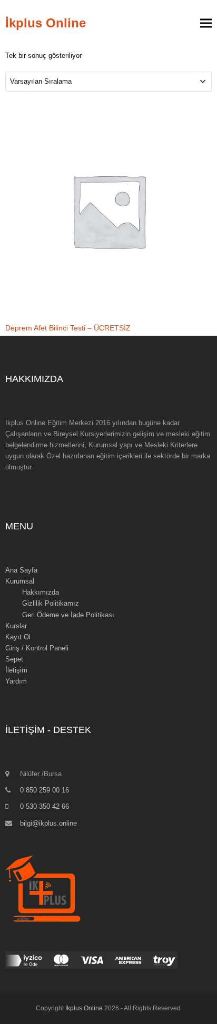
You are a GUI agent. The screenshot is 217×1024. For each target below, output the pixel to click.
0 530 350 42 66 (44, 806)
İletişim (16, 670)
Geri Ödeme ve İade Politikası (68, 615)
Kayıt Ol (18, 637)
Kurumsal (19, 581)
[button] (206, 23)
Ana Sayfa (21, 570)
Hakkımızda (40, 592)
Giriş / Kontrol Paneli (36, 648)
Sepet (14, 659)
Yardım (16, 681)
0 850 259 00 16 (44, 790)
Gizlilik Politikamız (50, 603)
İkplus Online (45, 23)
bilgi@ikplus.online (48, 823)
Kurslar (16, 626)
